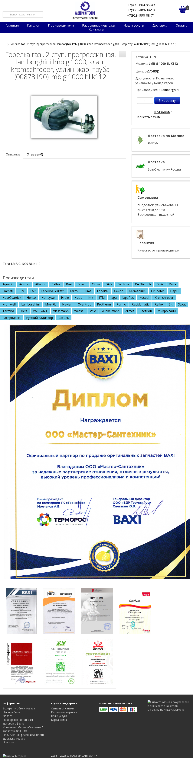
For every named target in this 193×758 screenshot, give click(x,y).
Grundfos (158, 291)
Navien (67, 304)
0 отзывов (162, 112)
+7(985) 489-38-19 (141, 10)
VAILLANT (40, 311)
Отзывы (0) (35, 154)
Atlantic (40, 284)
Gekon (118, 291)
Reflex (159, 304)
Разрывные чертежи (98, 25)
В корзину (167, 100)
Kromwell (9, 304)
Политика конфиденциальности (23, 735)
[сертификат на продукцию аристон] (135, 611)
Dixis (159, 284)
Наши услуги (133, 25)
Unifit (23, 311)
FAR (33, 291)
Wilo (93, 311)
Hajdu (174, 291)
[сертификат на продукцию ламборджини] (97, 611)
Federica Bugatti (52, 291)
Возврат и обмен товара (19, 708)
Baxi (69, 284)
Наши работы (11, 712)
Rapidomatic (140, 304)
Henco (31, 298)
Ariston (24, 284)
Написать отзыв (148, 117)
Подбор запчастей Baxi (18, 719)
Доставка (159, 25)
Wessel (79, 311)
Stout (182, 304)
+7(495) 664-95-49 (141, 5)
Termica (8, 311)
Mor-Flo (51, 304)
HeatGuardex (11, 298)
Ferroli (74, 291)
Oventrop (84, 304)
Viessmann (61, 311)
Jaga (113, 298)
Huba (78, 298)
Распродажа (11, 318)
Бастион (146, 311)
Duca (172, 284)
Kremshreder (164, 298)
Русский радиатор (39, 318)
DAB (109, 284)
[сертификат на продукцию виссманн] (22, 662)
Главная (12, 25)
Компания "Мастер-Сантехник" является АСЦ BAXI (23, 729)
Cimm (96, 284)
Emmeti (7, 291)
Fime (88, 291)
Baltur (55, 284)
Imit (90, 298)
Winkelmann (110, 311)
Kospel (144, 298)
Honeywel (48, 298)
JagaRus (128, 298)
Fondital (102, 291)
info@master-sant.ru (85, 18)
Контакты (96, 29)
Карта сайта (59, 719)
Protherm (104, 304)
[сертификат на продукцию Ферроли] (59, 611)
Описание (13, 154)
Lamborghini (170, 90)
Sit (170, 304)
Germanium (137, 291)
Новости (8, 742)
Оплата (182, 25)
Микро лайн (167, 311)
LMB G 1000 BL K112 (25, 264)
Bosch (82, 284)
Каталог (33, 25)
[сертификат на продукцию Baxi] (22, 611)
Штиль (64, 318)
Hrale (65, 298)
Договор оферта (14, 723)
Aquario (8, 284)
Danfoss (123, 284)
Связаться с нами (62, 708)
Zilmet (129, 311)
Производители (61, 25)
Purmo (121, 304)
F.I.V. (22, 291)
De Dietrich (143, 284)
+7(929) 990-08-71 (141, 15)
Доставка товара (14, 738)
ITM (102, 298)
